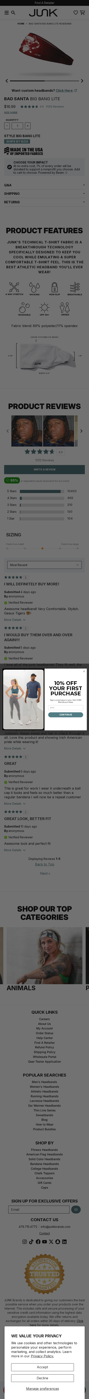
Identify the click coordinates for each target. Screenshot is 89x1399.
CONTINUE (65, 715)
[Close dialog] (84, 671)
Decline (42, 1378)
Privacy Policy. (42, 1356)
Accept (42, 1367)
